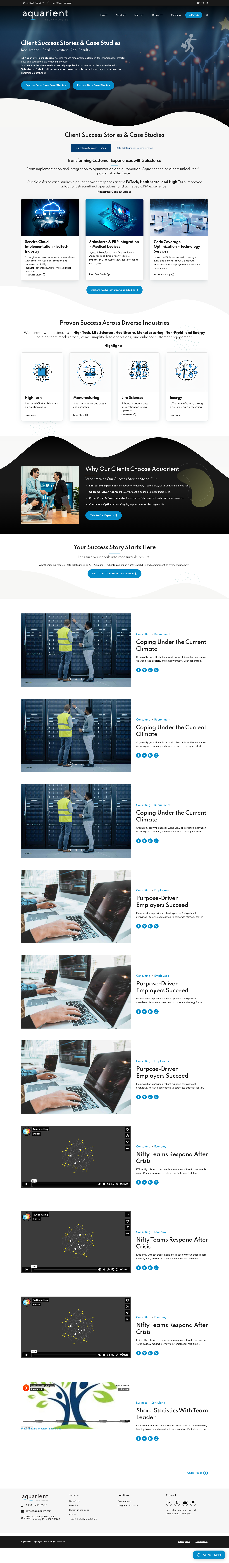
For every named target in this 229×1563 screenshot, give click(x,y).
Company (176, 15)
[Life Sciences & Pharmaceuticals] (139, 372)
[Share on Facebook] (138, 670)
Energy (176, 398)
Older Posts (194, 1473)
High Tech (33, 398)
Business (141, 1402)
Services (104, 15)
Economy (160, 1146)
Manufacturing (86, 398)
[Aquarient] (34, 1497)
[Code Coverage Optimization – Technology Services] (179, 217)
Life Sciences (132, 398)
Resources (157, 15)
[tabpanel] (76, 650)
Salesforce (74, 1501)
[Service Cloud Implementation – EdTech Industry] (50, 217)
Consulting (143, 634)
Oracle (72, 1514)
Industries (139, 15)
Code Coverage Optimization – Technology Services (177, 247)
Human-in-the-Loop (79, 1509)
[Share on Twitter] (144, 670)
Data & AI (74, 1505)
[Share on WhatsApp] (156, 670)
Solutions (121, 15)
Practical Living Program (34, 1428)
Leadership (55, 1428)
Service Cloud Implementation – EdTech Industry (46, 247)
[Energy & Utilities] (187, 372)
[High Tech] (42, 372)
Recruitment (162, 634)
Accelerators (124, 1501)
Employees (161, 890)
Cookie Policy (202, 1541)
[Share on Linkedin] (150, 670)
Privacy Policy (184, 1541)
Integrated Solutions (128, 1505)
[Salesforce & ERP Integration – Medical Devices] (114, 217)
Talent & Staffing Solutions (83, 1518)
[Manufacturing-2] (90, 372)
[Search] (207, 15)
